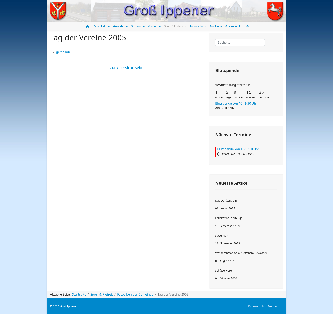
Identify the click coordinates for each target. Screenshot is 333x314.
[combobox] (240, 42)
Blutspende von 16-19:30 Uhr (236, 103)
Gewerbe (118, 26)
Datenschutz (256, 306)
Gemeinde (100, 26)
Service (214, 26)
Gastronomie (233, 26)
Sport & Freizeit (173, 26)
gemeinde (63, 52)
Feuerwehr (196, 26)
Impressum (275, 306)
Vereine (152, 26)
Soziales (136, 26)
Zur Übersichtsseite (126, 67)
